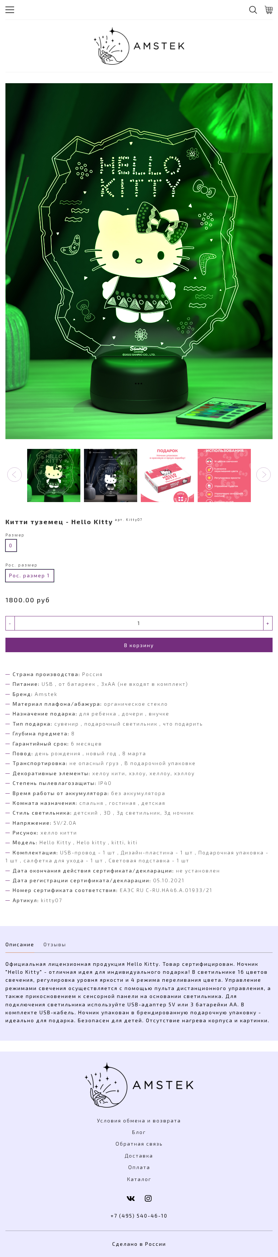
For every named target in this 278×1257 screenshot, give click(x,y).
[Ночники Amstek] (139, 46)
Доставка (139, 1155)
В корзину (139, 645)
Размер (15, 534)
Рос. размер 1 (29, 575)
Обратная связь (139, 1144)
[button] (14, 474)
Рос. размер (21, 564)
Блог (139, 1132)
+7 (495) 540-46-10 (139, 1216)
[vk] (131, 1198)
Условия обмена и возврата (139, 1120)
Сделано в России (139, 1244)
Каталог (139, 1179)
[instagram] (148, 1198)
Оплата (139, 1167)
